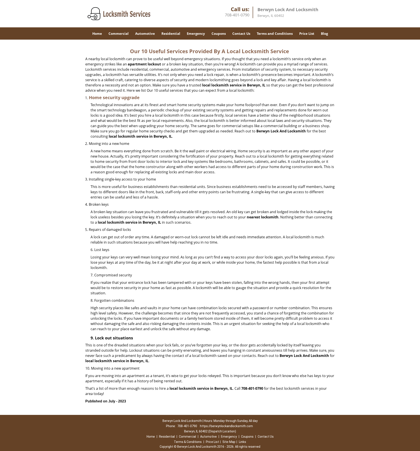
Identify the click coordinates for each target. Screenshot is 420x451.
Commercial (118, 33)
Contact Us (241, 33)
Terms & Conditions (188, 442)
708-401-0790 (237, 15)
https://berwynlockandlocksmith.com (226, 426)
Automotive (145, 33)
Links (242, 442)
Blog (324, 33)
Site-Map (228, 442)
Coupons (219, 33)
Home (97, 33)
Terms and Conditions (275, 33)
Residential (170, 33)
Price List (306, 33)
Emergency (196, 33)
